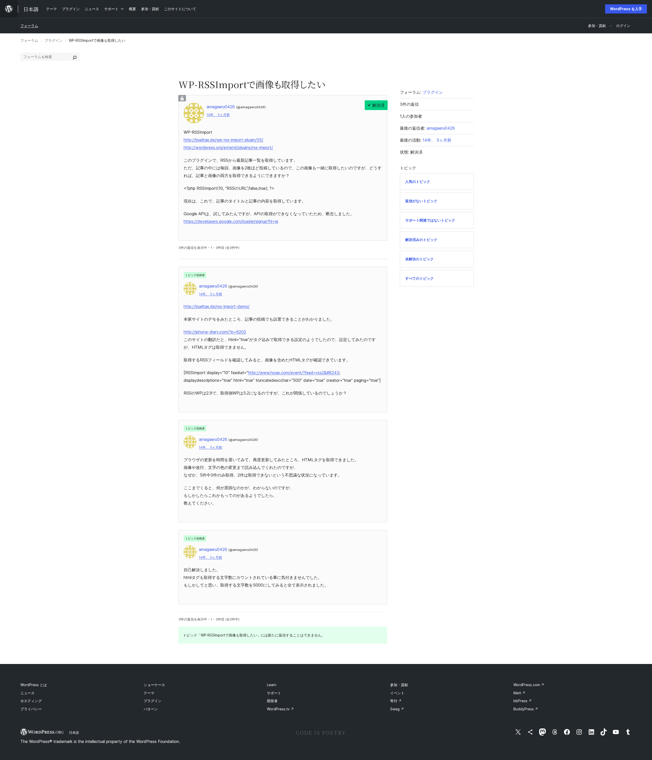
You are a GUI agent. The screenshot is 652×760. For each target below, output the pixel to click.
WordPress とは (33, 685)
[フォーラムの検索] (74, 57)
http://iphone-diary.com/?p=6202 (215, 331)
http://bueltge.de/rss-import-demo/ (217, 306)
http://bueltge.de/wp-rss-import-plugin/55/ (223, 139)
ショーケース (154, 685)
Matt (519, 693)
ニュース (27, 693)
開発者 (272, 701)
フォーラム (29, 25)
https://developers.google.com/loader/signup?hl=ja (231, 221)
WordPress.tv (280, 709)
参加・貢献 (399, 685)
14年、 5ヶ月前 (218, 115)
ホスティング (31, 701)
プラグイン (53, 40)
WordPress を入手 (626, 9)
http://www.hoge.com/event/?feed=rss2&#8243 (293, 372)
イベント (397, 693)
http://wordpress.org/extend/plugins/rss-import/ (228, 147)
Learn (271, 685)
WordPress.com (528, 685)
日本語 (74, 732)
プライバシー (31, 709)
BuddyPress (525, 709)
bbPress (522, 701)
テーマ (149, 693)
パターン (151, 709)
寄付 (396, 701)
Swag (397, 709)
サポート (274, 693)
